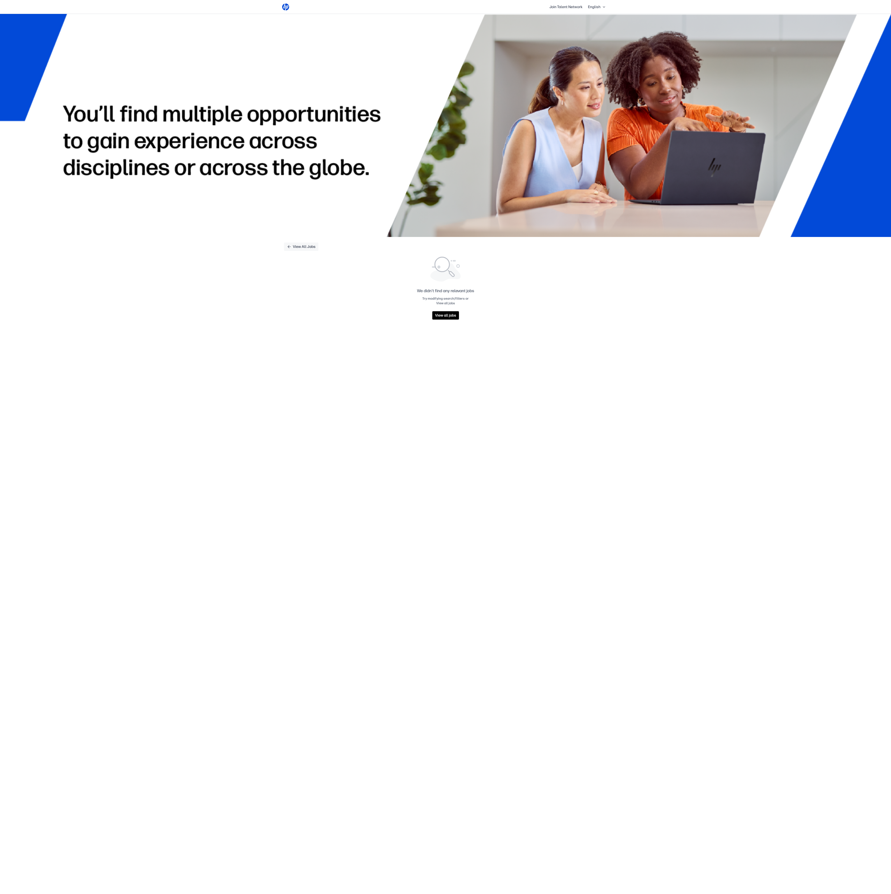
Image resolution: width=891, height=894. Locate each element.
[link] (285, 7)
